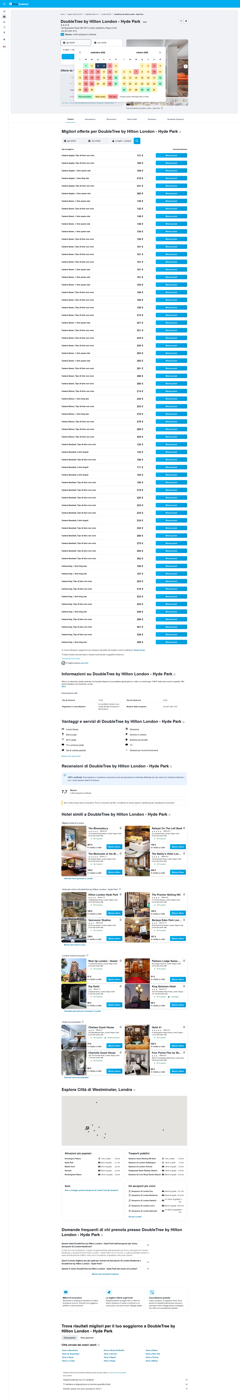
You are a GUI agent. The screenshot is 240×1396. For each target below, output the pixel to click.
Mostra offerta (114, 846)
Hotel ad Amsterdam (70, 1353)
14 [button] (80, 77)
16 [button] (92, 77)
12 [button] (110, 71)
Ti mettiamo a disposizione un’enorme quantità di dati (86, 1384)
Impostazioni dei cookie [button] (71, 658)
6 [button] (115, 65)
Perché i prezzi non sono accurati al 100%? (82, 1388)
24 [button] (98, 83)
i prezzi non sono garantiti (117, 1372)
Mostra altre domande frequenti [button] (105, 1274)
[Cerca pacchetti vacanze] (4, 27)
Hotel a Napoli (110, 1357)
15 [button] (86, 77)
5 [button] (109, 65)
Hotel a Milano (152, 1360)
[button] (4, 4)
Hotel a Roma (68, 1357)
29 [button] (86, 89)
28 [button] (80, 89)
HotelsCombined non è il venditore (78, 1379)
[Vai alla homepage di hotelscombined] (18, 4)
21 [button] (80, 83)
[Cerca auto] (4, 21)
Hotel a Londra (68, 1360)
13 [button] (116, 71)
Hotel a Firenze (152, 1357)
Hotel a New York (153, 1353)
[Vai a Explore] (4, 32)
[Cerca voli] (4, 11)
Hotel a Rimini (152, 1350)
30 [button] (92, 89)
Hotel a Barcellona (70, 1350)
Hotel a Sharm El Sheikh (114, 1350)
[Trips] (4, 39)
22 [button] (86, 83)
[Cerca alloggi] (4, 16)
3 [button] (97, 65)
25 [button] (104, 83)
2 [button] (91, 65)
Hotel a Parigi (109, 1360)
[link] (78, 878)
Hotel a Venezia (110, 1353)
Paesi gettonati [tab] (87, 1337)
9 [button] (91, 71)
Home (63, 14)
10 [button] (98, 71)
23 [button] (92, 83)
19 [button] (110, 77)
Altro (64, 686)
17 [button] (98, 77)
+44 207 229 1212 (69, 30)
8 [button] (85, 71)
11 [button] (104, 71)
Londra (103, 14)
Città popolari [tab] (69, 1337)
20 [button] (116, 77)
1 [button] (85, 65)
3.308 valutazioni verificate (84, 34)
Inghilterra (88, 14)
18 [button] (104, 77)
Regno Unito (72, 14)
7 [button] (79, 71)
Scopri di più (139, 650)
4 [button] (103, 65)
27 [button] (116, 83)
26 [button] (110, 83)
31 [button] (154, 89)
